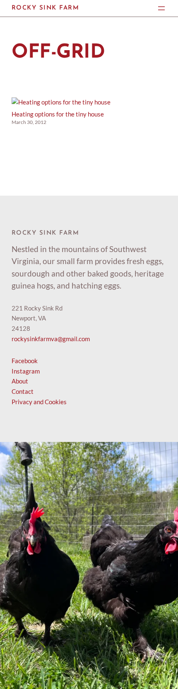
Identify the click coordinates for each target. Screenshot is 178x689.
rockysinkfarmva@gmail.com (51, 338)
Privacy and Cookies (39, 401)
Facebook (25, 360)
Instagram (26, 371)
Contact (23, 391)
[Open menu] (161, 8)
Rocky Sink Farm (45, 8)
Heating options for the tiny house (58, 114)
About (20, 381)
